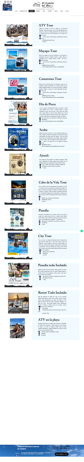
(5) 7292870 (21, 449)
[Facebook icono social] (16, 455)
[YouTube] (8, 2)
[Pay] (40, 37)
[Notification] (40, 38)
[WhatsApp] (81, 231)
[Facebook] (5, 2)
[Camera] (40, 35)
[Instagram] (11, 2)
